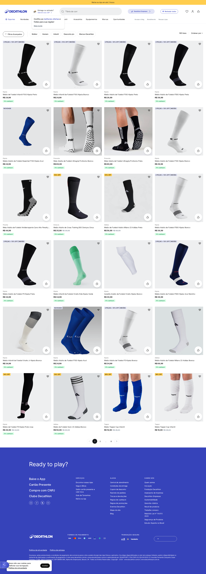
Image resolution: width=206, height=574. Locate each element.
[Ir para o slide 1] (24, 87)
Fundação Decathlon (152, 489)
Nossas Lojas (163, 19)
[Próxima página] (116, 441)
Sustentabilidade (151, 500)
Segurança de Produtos (153, 519)
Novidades (24, 19)
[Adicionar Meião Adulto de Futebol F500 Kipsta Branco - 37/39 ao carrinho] (198, 217)
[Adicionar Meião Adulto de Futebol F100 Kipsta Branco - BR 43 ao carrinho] (198, 151)
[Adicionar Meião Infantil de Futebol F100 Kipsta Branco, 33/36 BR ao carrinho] (97, 84)
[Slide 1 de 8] (27, 65)
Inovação (148, 486)
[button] (4, 565)
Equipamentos (91, 19)
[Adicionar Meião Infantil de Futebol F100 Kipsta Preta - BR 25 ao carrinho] (46, 84)
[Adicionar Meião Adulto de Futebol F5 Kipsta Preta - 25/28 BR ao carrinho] (46, 284)
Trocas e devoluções (118, 496)
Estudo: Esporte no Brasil (154, 523)
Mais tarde (38, 26)
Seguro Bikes (81, 486)
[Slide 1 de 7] (179, 65)
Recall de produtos (151, 507)
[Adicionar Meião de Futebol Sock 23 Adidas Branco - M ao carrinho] (97, 417)
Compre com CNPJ (42, 490)
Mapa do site (115, 510)
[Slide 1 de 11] (179, 331)
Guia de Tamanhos (83, 495)
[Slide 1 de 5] (179, 131)
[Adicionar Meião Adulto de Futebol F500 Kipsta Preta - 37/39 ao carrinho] (198, 84)
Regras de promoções (118, 503)
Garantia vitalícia (151, 503)
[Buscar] (62, 11)
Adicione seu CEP (44, 12)
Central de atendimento (119, 482)
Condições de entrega (118, 486)
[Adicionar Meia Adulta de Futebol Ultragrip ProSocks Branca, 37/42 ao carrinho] (97, 151)
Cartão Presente (40, 484)
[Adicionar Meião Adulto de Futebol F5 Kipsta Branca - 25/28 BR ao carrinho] (148, 350)
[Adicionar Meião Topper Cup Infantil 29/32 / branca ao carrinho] (198, 417)
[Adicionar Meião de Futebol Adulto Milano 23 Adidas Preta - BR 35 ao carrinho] (148, 217)
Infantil (64, 19)
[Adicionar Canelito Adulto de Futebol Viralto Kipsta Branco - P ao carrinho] (148, 284)
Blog (112, 514)
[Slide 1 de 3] (128, 198)
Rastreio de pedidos (118, 493)
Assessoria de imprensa (153, 493)
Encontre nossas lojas (84, 482)
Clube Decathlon (40, 496)
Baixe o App (37, 479)
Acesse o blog (139, 19)
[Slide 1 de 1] (128, 264)
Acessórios (78, 19)
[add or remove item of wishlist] (47, 44)
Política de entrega (57, 550)
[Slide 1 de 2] (128, 397)
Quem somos (149, 482)
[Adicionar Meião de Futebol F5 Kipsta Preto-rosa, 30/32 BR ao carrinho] (46, 417)
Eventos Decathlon (117, 507)
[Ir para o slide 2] (27, 87)
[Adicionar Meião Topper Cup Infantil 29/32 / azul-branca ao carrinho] (148, 417)
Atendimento (151, 19)
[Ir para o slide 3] (29, 87)
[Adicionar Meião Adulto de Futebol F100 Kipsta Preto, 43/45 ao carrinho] (148, 84)
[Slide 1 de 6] (128, 65)
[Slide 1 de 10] (27, 397)
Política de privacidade (38, 550)
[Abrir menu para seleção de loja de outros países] (165, 538)
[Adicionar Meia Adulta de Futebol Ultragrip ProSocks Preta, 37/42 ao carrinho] (148, 151)
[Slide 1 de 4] (78, 131)
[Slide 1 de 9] (27, 131)
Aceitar (45, 566)
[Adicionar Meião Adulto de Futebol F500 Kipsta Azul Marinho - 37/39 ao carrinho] (198, 284)
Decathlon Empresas (152, 496)
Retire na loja (81, 499)
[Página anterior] (89, 441)
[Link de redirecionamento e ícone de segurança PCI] (128, 539)
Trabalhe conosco (151, 510)
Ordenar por (196, 33)
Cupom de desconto (118, 489)
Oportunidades (119, 19)
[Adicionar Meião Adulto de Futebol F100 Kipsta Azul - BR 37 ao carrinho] (97, 350)
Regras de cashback (118, 500)
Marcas (105, 19)
